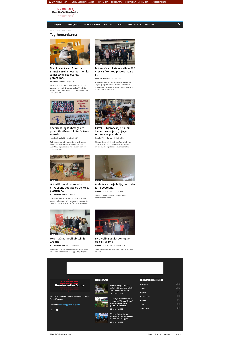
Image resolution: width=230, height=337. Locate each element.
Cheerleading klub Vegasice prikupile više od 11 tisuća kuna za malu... (69, 131)
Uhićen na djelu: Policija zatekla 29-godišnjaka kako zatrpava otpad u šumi (121, 287)
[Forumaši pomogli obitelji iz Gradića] (70, 222)
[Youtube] (57, 310)
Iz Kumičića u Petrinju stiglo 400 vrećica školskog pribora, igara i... (115, 71)
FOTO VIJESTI (103, 2)
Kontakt (149, 24)
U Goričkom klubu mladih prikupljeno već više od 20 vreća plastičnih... (69, 188)
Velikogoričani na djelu (58, 124)
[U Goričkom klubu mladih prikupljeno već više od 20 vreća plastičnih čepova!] (70, 168)
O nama (158, 334)
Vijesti (98, 124)
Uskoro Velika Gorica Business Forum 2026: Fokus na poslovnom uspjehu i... (121, 316)
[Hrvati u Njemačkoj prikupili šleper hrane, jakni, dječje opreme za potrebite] (115, 112)
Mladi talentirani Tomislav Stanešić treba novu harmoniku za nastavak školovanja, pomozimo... (69, 73)
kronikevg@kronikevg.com (69, 305)
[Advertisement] (134, 13)
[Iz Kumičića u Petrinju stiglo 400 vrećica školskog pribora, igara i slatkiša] (115, 52)
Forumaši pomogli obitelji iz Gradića (67, 240)
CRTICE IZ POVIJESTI (158, 2)
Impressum (168, 334)
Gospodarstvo (92, 24)
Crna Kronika (134, 24)
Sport (120, 24)
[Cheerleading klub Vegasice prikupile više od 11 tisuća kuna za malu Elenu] (70, 112)
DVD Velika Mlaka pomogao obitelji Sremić (112, 240)
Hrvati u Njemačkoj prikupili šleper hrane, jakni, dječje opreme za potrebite (112, 131)
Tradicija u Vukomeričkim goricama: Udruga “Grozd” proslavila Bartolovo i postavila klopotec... (121, 302)
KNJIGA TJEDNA (130, 2)
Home (52, 30)
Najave (143, 292)
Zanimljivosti (73, 24)
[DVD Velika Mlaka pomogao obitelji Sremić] (115, 222)
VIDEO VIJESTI (143, 2)
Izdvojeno (57, 24)
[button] (179, 25)
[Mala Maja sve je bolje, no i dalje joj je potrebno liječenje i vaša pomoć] (115, 168)
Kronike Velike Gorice (103, 138)
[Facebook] (52, 310)
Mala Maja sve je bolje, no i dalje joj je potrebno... (115, 186)
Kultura (108, 24)
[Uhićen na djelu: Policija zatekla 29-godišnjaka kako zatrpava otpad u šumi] (101, 289)
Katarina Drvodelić (57, 81)
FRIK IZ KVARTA (116, 2)
